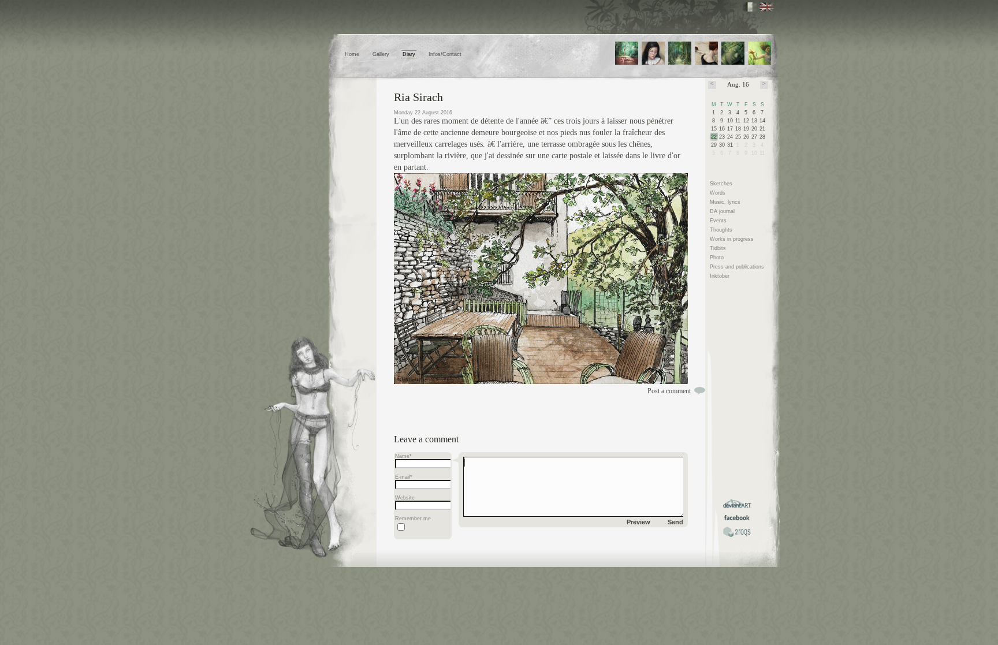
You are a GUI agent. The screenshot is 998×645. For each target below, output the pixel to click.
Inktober (719, 276)
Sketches (721, 184)
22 (714, 137)
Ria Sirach (418, 97)
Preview (638, 522)
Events (718, 220)
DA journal (722, 211)
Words (717, 193)
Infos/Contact (445, 54)
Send (675, 522)
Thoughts (721, 230)
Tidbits (718, 248)
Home (352, 54)
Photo (717, 257)
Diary (409, 54)
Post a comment (669, 391)
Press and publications (737, 267)
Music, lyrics (725, 202)
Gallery (381, 54)
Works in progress (732, 239)
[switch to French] (750, 7)
